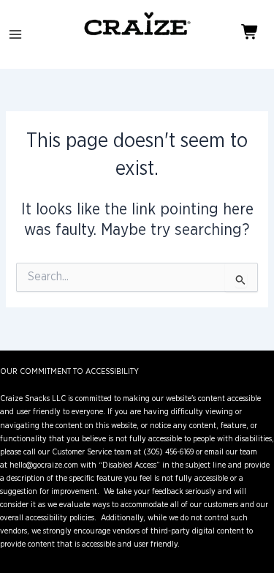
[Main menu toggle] (15, 34)
